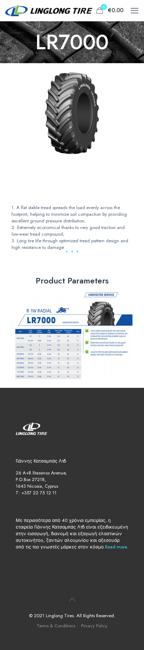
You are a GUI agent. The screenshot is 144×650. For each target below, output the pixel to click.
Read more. (116, 547)
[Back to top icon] (72, 599)
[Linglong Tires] (49, 10)
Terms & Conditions (56, 625)
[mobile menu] (135, 10)
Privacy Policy (94, 625)
